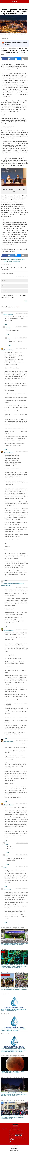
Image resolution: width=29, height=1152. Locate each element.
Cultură (4, 949)
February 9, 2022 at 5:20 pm (22, 348)
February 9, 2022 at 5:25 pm (22, 629)
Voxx (6, 856)
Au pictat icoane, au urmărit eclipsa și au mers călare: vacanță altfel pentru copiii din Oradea (14, 988)
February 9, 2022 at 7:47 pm (22, 843)
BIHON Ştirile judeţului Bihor (12, 928)
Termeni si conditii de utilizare (17, 1131)
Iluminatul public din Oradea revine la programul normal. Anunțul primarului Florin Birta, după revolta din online (14, 1094)
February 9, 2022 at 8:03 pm (22, 866)
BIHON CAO (5, 994)
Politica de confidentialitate (16, 1133)
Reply (6, 324)
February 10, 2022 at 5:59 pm (22, 337)
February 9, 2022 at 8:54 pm (22, 854)
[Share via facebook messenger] (17, 58)
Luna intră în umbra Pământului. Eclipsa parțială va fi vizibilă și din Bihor (12, 1072)
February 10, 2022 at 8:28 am (22, 888)
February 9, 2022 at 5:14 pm (22, 313)
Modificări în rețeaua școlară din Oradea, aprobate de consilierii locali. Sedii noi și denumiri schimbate (12, 1117)
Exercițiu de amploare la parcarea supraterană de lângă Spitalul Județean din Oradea (14, 944)
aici (18, 306)
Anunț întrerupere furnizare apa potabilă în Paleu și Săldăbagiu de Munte (13, 1029)
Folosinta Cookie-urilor (15, 1129)
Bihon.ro (4, 1129)
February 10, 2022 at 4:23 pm (22, 326)
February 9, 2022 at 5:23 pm (22, 587)
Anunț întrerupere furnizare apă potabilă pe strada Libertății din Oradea (13, 1010)
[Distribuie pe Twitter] (11, 58)
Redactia (12, 1135)
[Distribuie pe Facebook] (4, 58)
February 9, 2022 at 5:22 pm (22, 451)
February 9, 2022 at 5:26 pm (22, 740)
